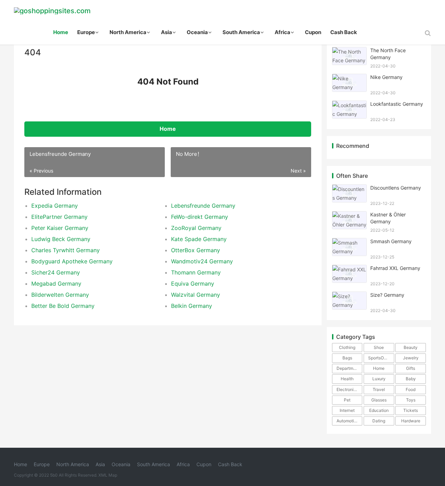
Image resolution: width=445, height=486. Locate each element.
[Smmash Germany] (349, 242)
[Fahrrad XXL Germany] (349, 269)
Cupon (313, 32)
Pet (347, 400)
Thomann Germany (196, 272)
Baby (411, 378)
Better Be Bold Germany (63, 305)
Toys (410, 400)
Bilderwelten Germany (60, 294)
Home (60, 32)
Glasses (379, 400)
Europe (86, 32)
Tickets (410, 410)
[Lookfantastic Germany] (349, 105)
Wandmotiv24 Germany (202, 261)
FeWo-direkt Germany (199, 216)
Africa (282, 32)
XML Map (107, 475)
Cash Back (343, 32)
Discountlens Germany (395, 188)
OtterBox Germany (195, 250)
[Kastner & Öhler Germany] (349, 215)
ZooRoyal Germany (196, 227)
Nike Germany (386, 77)
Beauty (411, 347)
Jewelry (411, 357)
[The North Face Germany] (349, 51)
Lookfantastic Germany (396, 104)
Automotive (348, 420)
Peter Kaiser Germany (59, 227)
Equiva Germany (192, 283)
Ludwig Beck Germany (60, 239)
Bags (347, 357)
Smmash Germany (391, 241)
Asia (166, 32)
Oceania (197, 32)
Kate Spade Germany (199, 239)
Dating (378, 420)
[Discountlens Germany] (349, 189)
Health (347, 378)
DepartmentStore (349, 368)
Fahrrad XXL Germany (395, 268)
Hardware (410, 420)
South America (241, 32)
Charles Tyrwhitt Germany (65, 250)
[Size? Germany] (349, 296)
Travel (379, 389)
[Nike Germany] (349, 78)
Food (410, 389)
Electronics (347, 389)
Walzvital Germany (195, 294)
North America (128, 32)
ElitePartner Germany (59, 216)
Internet (347, 410)
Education (379, 410)
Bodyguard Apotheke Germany (72, 261)
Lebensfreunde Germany (203, 205)
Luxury (379, 378)
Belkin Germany (191, 305)
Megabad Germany (56, 283)
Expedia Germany (54, 205)
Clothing (347, 347)
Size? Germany (387, 295)
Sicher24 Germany (55, 272)
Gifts (410, 368)
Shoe (379, 347)
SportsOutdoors (381, 357)
